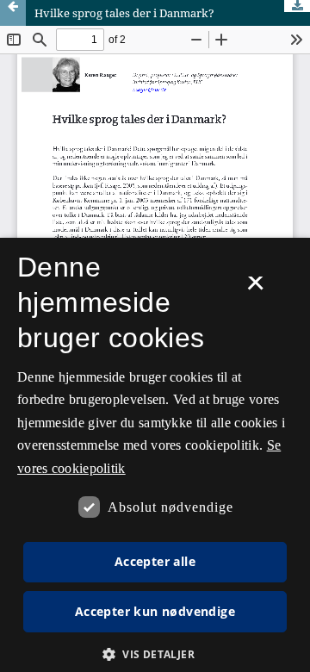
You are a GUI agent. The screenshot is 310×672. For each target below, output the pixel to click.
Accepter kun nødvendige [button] (155, 611)
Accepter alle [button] (155, 561)
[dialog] (155, 455)
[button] (155, 654)
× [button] (255, 289)
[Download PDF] (297, 6)
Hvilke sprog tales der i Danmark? (124, 13)
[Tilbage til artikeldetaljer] (13, 13)
